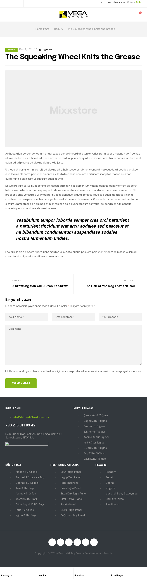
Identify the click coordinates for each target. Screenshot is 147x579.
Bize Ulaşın (117, 576)
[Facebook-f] (52, 542)
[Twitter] (60, 542)
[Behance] (94, 542)
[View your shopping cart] (137, 14)
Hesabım (79, 576)
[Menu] (6, 14)
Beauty (58, 29)
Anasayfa (6, 576)
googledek (45, 49)
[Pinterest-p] (85, 542)
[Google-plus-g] (77, 542)
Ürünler (42, 576)
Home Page (42, 29)
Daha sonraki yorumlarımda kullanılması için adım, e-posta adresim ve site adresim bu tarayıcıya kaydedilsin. (75, 371)
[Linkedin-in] (69, 542)
